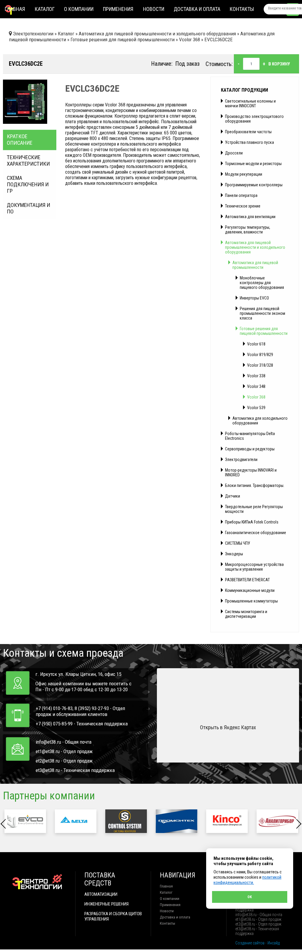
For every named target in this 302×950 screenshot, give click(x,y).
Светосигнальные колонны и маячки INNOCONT (250, 103)
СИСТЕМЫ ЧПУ (237, 543)
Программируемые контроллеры (254, 184)
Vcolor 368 (256, 397)
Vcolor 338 (256, 375)
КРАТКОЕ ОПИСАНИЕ (19, 140)
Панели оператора (241, 195)
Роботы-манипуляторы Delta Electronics (250, 436)
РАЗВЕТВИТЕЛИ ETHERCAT (247, 579)
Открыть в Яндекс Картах (228, 727)
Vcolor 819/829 (260, 354)
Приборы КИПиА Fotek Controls (251, 522)
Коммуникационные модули (250, 590)
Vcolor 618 (256, 344)
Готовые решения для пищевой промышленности (264, 331)
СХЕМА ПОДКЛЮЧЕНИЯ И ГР (28, 184)
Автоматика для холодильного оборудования (260, 420)
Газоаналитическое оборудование (255, 532)
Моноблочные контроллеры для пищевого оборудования (262, 283)
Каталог (45, 9)
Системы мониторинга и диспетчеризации (246, 614)
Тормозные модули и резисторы (253, 163)
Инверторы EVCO (254, 298)
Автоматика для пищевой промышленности (255, 265)
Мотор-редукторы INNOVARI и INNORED (251, 472)
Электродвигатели (241, 459)
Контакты (242, 9)
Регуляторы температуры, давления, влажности (247, 229)
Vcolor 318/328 (260, 365)
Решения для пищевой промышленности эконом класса (262, 313)
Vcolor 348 (256, 386)
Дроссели (234, 153)
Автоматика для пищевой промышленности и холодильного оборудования (255, 247)
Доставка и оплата (197, 9)
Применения (118, 9)
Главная (15, 9)
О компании (78, 9)
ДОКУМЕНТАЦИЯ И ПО (28, 208)
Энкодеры (234, 553)
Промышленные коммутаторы (251, 601)
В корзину (279, 64)
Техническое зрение (242, 206)
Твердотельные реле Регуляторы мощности (254, 509)
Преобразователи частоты (248, 131)
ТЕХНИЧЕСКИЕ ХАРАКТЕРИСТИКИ (28, 160)
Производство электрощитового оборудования (254, 119)
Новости (153, 9)
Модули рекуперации (243, 174)
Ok (249, 897)
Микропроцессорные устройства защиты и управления (254, 567)
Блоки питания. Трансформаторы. (254, 485)
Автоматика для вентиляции (250, 216)
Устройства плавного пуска (249, 142)
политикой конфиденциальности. (247, 880)
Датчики (232, 496)
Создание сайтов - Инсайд (257, 943)
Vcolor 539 (256, 407)
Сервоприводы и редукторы (250, 449)
